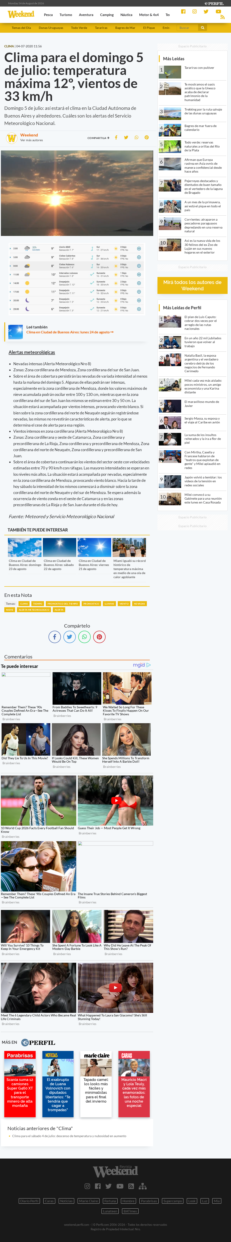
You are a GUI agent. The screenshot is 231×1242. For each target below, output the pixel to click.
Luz (204, 1201)
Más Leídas (173, 58)
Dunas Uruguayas (51, 28)
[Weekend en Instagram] (87, 1186)
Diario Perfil (29, 1201)
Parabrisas (149, 1201)
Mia (217, 1201)
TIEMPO (37, 603)
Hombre (128, 1201)
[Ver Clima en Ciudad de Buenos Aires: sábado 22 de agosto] (59, 541)
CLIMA (24, 603)
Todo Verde (79, 28)
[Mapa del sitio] (143, 1186)
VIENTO (124, 603)
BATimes (130, 1211)
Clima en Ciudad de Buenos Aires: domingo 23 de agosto (25, 565)
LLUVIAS (109, 603)
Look (192, 1201)
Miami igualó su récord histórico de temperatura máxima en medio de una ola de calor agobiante (129, 569)
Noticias (66, 1201)
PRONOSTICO (91, 603)
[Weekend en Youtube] (120, 1186)
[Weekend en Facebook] (98, 1186)
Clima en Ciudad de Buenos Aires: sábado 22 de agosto (59, 565)
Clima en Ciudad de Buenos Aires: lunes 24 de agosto (68, 332)
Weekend (29, 134)
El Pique (149, 28)
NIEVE (9, 609)
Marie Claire (88, 1201)
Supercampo (173, 1201)
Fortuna (110, 1201)
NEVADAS (139, 603)
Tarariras (101, 28)
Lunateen (110, 1211)
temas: (11, 603)
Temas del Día (21, 28)
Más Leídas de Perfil (182, 307)
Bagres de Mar (125, 28)
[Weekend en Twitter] (108, 1186)
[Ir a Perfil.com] (214, 3)
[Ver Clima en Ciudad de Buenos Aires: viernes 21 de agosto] (94, 541)
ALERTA (59, 609)
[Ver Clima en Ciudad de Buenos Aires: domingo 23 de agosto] (25, 541)
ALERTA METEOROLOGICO (34, 609)
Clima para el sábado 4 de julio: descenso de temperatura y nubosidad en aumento (69, 1136)
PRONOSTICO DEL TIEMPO (63, 603)
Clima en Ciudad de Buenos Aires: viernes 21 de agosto (94, 565)
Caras (49, 1201)
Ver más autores (31, 140)
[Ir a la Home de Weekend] (115, 1171)
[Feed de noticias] (131, 1186)
